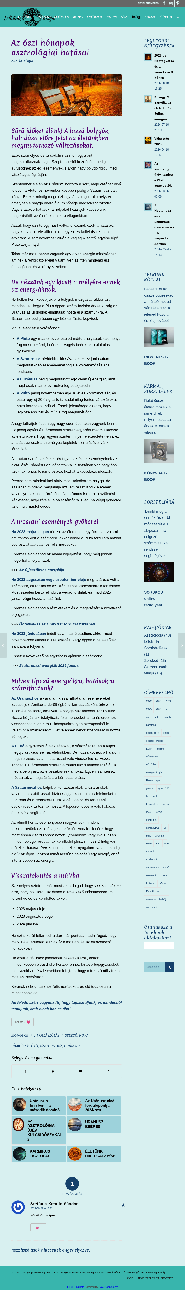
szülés (166, 867)
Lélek (148, 641)
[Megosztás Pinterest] (53, 1071)
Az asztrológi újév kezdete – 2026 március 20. (164, 174)
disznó (160, 748)
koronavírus (153, 827)
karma (158, 812)
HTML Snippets (75, 1286)
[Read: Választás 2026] (148, 140)
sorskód (150, 851)
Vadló (163, 883)
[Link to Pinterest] (178, 3)
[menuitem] (147, 3)
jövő (148, 812)
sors (166, 843)
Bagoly (167, 717)
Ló (165, 827)
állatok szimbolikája (156, 899)
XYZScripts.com (109, 1286)
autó (157, 717)
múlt (148, 835)
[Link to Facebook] (164, 3)
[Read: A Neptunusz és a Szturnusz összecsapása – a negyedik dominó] (148, 207)
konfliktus (151, 819)
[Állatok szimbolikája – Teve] (3, 645)
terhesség (151, 875)
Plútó (32, 1045)
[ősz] (66, 95)
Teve (164, 875)
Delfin (149, 748)
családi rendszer (155, 740)
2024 (168, 701)
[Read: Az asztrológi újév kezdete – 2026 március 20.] (148, 165)
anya (168, 709)
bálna (166, 732)
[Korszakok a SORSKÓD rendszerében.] (181, 645)
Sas (158, 843)
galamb (150, 788)
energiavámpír (154, 772)
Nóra (83, 1035)
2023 (158, 701)
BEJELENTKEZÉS (148, 3)
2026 (158, 709)
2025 (149, 709)
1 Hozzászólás (47, 1035)
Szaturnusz (51, 1045)
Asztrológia (22, 61)
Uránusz (72, 1045)
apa (148, 717)
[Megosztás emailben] (80, 1071)
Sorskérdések (156, 648)
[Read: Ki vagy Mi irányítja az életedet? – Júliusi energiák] (148, 99)
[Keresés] (177, 17)
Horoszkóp (152, 804)
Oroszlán (160, 835)
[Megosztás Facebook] (25, 1071)
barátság (151, 725)
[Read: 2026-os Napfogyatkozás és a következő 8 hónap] (148, 57)
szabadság (152, 859)
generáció (163, 788)
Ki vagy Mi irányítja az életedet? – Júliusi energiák (162, 108)
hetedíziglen (152, 796)
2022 (149, 701)
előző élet (151, 764)
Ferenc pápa (153, 780)
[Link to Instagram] (171, 3)
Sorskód (151, 660)
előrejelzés (152, 756)
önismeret (151, 907)
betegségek (152, 732)
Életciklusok (152, 891)
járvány (167, 804)
